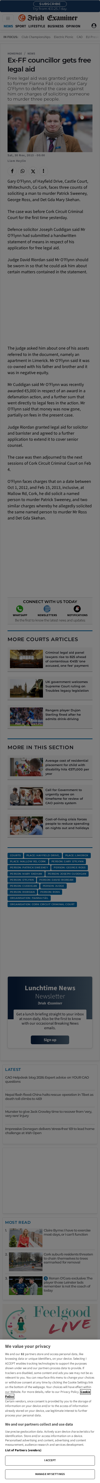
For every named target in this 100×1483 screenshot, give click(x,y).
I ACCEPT (50, 1460)
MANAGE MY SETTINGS (50, 1474)
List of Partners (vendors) (23, 1450)
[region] (50, 1411)
